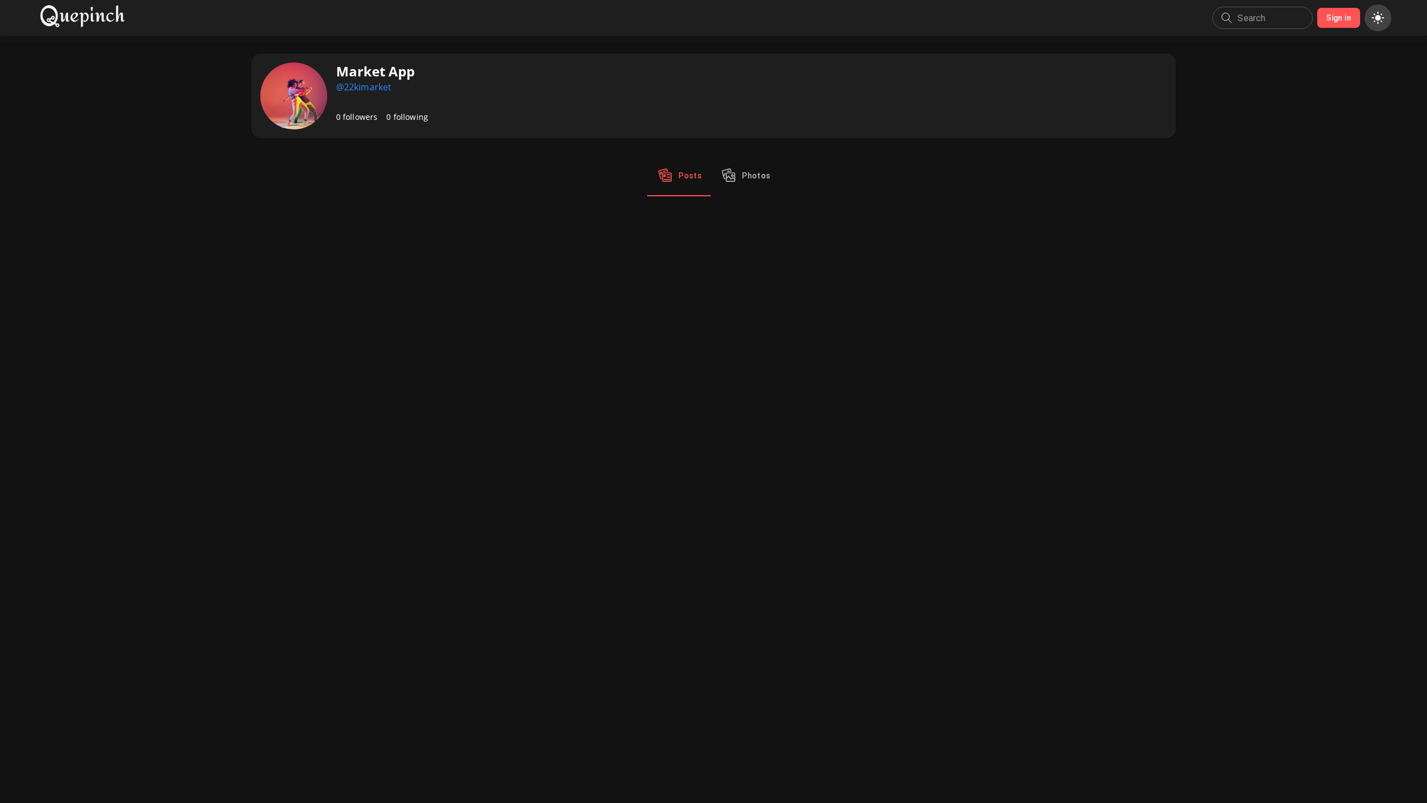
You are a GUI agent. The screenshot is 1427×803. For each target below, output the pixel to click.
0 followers (357, 117)
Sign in (1338, 17)
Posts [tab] (690, 175)
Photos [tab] (756, 175)
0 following (407, 117)
